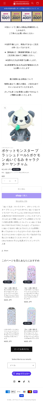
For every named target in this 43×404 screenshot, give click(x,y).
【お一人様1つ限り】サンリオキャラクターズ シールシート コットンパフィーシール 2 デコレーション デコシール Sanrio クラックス (11, 292)
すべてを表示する (21, 349)
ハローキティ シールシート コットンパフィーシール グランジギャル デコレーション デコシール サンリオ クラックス (11, 333)
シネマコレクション (18, 400)
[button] (4, 3)
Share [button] (6, 251)
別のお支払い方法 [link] (21, 201)
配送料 (7, 172)
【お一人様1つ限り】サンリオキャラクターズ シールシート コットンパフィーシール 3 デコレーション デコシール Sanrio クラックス (31, 333)
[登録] (32, 365)
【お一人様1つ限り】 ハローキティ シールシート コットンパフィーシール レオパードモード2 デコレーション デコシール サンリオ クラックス (31, 293)
